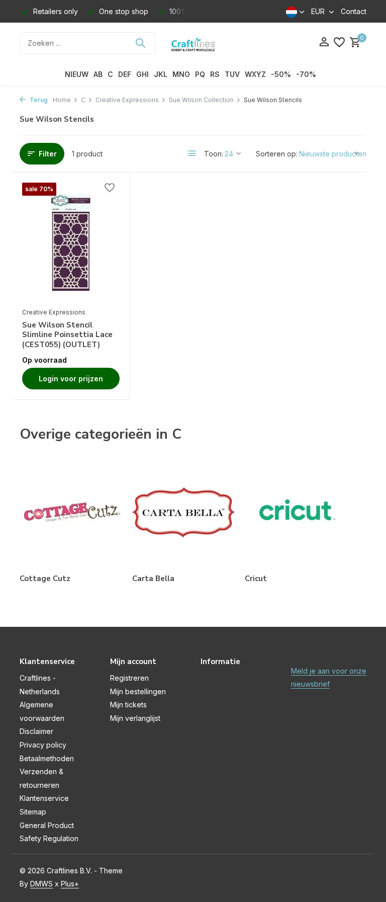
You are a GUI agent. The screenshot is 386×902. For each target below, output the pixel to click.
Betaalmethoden (47, 758)
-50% (281, 74)
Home (62, 100)
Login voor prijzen (71, 378)
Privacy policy (43, 745)
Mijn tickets (128, 704)
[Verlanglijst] (339, 43)
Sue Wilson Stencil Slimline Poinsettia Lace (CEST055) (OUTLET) (67, 335)
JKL (160, 74)
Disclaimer (36, 731)
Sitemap (33, 811)
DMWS (41, 883)
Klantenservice (44, 798)
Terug (38, 100)
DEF (124, 74)
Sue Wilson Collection (201, 100)
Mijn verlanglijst (135, 718)
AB (98, 74)
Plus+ (70, 883)
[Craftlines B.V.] (193, 43)
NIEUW (76, 74)
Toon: (213, 153)
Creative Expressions (127, 100)
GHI (142, 74)
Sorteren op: (277, 153)
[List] (192, 153)
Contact (353, 11)
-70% (306, 74)
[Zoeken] (140, 43)
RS (215, 74)
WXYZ (255, 74)
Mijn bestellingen (138, 691)
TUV (232, 74)
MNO (181, 74)
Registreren (129, 678)
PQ (200, 74)
